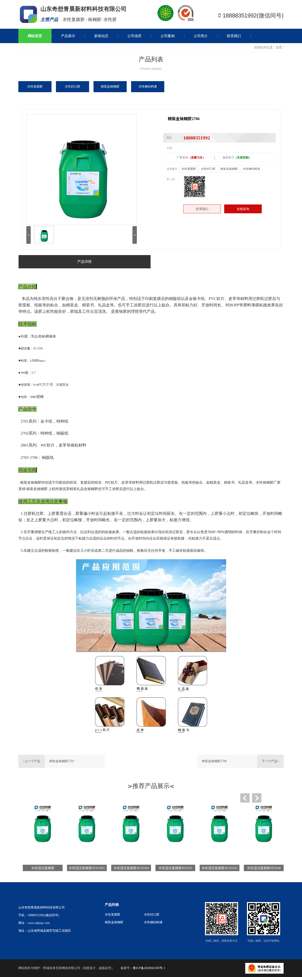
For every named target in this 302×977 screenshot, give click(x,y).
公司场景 (134, 36)
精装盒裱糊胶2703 (61, 761)
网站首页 (35, 36)
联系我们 (234, 36)
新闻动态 (101, 36)
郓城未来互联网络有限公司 (61, 968)
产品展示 (68, 36)
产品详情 (84, 261)
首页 (279, 47)
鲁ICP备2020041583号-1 (149, 968)
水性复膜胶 (189, 168)
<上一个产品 (31, 761)
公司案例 (168, 36)
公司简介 (201, 36)
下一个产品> (270, 761)
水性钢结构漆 (251, 168)
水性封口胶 (208, 168)
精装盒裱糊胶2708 (214, 761)
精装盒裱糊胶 (229, 168)
